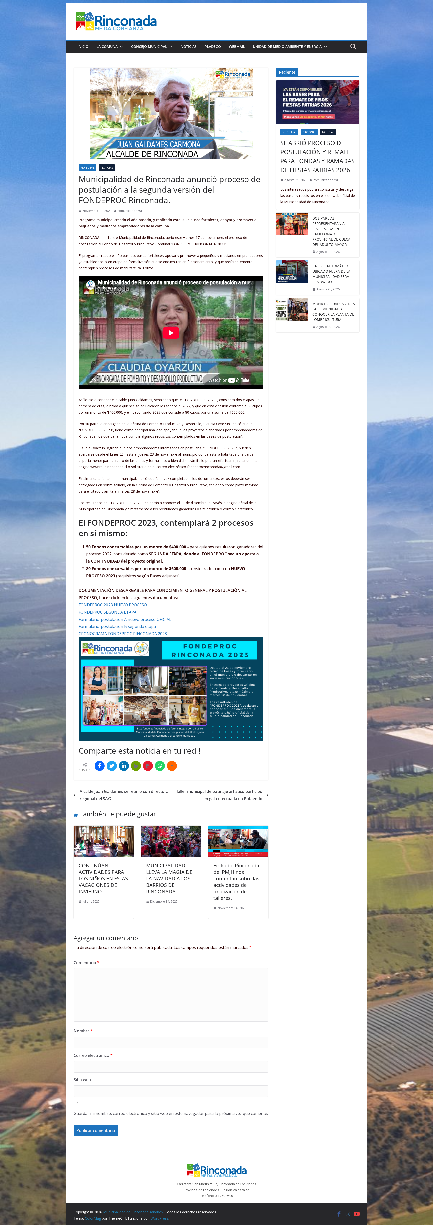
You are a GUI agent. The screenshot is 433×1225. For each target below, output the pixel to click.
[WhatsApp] (160, 766)
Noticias (189, 46)
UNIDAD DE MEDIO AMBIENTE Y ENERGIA (287, 46)
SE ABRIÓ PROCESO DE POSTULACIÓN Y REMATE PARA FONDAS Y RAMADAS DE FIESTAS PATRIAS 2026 (317, 156)
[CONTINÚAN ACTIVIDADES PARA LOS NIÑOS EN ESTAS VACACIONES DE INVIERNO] (104, 829)
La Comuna (107, 46)
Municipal (87, 167)
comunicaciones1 (130, 211)
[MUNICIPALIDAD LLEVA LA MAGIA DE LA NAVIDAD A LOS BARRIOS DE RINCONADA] (171, 829)
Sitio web (82, 1079)
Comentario (86, 962)
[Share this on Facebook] (100, 766)
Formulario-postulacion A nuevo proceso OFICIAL (125, 619)
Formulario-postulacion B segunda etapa (117, 626)
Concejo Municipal (149, 46)
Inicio (83, 46)
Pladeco (213, 46)
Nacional (309, 132)
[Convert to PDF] (148, 766)
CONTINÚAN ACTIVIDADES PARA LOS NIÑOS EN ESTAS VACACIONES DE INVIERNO (103, 878)
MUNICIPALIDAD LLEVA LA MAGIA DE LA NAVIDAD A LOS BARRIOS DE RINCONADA (169, 878)
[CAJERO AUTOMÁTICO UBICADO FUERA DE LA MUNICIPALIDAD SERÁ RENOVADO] (292, 277)
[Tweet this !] (112, 766)
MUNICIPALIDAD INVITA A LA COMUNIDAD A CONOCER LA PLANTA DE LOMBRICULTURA (333, 311)
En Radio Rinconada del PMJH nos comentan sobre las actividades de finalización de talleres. (236, 881)
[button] (120, 46)
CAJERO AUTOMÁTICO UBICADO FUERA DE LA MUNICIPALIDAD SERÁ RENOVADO (331, 274)
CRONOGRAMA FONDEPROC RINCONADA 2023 (123, 633)
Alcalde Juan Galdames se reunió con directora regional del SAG (124, 795)
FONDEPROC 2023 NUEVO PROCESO (113, 605)
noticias (107, 167)
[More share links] (172, 766)
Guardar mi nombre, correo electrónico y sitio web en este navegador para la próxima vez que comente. (171, 1113)
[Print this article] (136, 766)
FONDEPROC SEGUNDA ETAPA (107, 612)
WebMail (237, 46)
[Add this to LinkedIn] (124, 766)
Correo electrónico (93, 1055)
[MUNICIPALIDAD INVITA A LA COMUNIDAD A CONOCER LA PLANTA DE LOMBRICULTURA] (292, 315)
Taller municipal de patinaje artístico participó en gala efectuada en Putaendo (219, 795)
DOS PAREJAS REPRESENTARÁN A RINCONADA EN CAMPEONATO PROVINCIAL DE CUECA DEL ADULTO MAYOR (331, 231)
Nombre (83, 1031)
